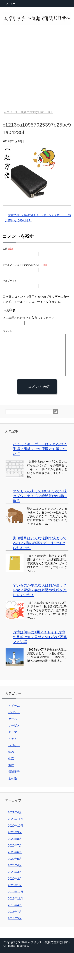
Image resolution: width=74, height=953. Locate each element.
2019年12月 (15, 891)
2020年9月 (15, 832)
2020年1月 (15, 885)
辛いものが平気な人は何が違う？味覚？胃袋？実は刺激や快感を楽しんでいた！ (40, 590)
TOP (28, 112)
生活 (11, 758)
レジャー (14, 745)
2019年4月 (15, 905)
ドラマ (12, 732)
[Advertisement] (37, 68)
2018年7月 (15, 911)
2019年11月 (15, 898)
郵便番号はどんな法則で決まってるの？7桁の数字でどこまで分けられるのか (40, 543)
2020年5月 (15, 858)
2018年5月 (15, 918)
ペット (12, 738)
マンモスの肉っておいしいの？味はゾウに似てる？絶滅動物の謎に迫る (40, 496)
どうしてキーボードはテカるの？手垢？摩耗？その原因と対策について (40, 449)
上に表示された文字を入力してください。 (30, 317)
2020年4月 (15, 865)
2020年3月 (15, 872)
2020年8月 (15, 838)
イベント (14, 712)
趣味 (11, 765)
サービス (14, 725)
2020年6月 (15, 852)
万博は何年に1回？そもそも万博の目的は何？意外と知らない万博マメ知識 (40, 637)
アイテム (14, 705)
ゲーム (12, 718)
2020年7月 (15, 845)
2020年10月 (15, 825)
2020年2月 (15, 878)
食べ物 (12, 778)
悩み (11, 751)
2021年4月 (15, 812)
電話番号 (14, 771)
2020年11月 (15, 819)
